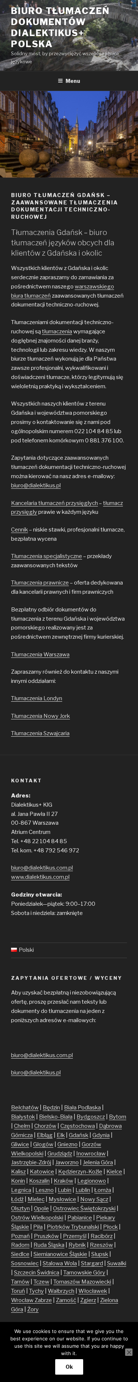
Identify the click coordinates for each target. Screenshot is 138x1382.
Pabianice (79, 1217)
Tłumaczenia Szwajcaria (40, 733)
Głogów (43, 1144)
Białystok (23, 1116)
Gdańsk (78, 1135)
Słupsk (99, 1254)
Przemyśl (74, 1236)
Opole (41, 1208)
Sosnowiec (25, 1263)
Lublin (82, 1190)
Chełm (22, 1126)
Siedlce (20, 1254)
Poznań (20, 1236)
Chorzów (45, 1126)
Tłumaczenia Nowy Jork (40, 716)
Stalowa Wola (60, 1263)
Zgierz (88, 1300)
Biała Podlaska (82, 1107)
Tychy (36, 1291)
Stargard (92, 1263)
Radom (20, 1245)
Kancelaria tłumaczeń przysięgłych (54, 503)
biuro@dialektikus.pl (36, 485)
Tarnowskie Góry (84, 1272)
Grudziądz (59, 1153)
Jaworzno (67, 1162)
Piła (38, 1227)
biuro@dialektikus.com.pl (42, 867)
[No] (128, 1352)
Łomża (102, 1190)
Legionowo (91, 1181)
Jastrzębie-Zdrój (31, 1162)
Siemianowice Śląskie (60, 1254)
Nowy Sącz (94, 1199)
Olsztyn (20, 1208)
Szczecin (25, 1272)
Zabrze (43, 1300)
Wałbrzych (61, 1291)
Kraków (63, 1181)
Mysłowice (62, 1199)
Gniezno (67, 1144)
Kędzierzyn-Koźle (80, 1171)
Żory (33, 1309)
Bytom (117, 1116)
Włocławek (92, 1291)
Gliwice (20, 1144)
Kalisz (18, 1171)
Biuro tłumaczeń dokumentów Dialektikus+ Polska (60, 27)
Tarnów (20, 1281)
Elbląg (45, 1135)
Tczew (41, 1281)
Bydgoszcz (91, 1116)
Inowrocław (91, 1153)
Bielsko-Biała (55, 1116)
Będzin (51, 1107)
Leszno (44, 1190)
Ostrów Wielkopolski (37, 1217)
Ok (69, 1367)
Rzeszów (101, 1245)
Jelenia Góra (98, 1162)
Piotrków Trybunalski (73, 1227)
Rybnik (77, 1245)
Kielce (114, 1171)
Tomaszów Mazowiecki (82, 1281)
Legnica (21, 1190)
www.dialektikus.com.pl (40, 877)
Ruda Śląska (48, 1245)
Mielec (36, 1199)
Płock (110, 1227)
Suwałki (116, 1263)
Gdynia (101, 1135)
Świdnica (48, 1272)
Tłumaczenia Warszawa (40, 654)
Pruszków (46, 1236)
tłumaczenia (57, 331)
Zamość (66, 1300)
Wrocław (23, 1300)
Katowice (42, 1171)
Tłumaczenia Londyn (36, 698)
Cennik (19, 529)
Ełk (61, 1135)
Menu (73, 81)
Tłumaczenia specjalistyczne (46, 556)
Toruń (18, 1291)
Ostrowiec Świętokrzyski (84, 1208)
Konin (18, 1181)
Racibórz (102, 1236)
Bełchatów (25, 1107)
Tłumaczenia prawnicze (40, 582)
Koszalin (39, 1181)
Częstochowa (77, 1126)
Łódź (17, 1199)
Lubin (64, 1190)
